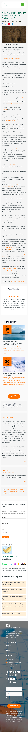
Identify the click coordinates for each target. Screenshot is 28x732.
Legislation (17, 382)
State (3, 530)
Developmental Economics (12, 379)
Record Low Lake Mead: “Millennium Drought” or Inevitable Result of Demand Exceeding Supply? (13, 606)
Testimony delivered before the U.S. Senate (13, 374)
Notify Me (5, 537)
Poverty (7, 384)
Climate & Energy (7, 346)
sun (6, 118)
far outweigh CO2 (10, 120)
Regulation (11, 384)
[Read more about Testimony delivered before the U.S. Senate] (14, 364)
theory (5, 109)
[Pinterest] (9, 24)
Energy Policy (13, 348)
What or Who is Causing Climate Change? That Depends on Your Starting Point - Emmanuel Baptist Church (13, 491)
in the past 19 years (11, 249)
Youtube (8, 650)
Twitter (8, 647)
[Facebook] (2, 24)
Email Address (5, 523)
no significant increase (10, 247)
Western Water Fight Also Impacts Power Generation (12, 590)
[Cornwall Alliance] (7, 4)
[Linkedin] (12, 24)
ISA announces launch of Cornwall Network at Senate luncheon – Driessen (12, 343)
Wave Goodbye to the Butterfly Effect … (12, 613)
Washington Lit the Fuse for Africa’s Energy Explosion (12, 598)
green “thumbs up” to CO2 (9, 268)
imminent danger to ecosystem (14, 103)
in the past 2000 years (15, 149)
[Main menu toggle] (22, 4)
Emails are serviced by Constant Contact (14, 721)
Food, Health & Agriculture (14, 350)
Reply (25, 461)
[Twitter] (5, 24)
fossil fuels (22, 270)
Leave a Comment (7, 377)
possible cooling (14, 255)
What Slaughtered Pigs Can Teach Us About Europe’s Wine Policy (13, 583)
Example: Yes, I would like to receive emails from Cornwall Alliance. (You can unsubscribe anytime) (14, 699)
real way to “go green (9, 270)
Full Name (4, 517)
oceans (11, 118)
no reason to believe (13, 164)
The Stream (21, 281)
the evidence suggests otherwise (11, 58)
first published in (14, 281)
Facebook (9, 645)
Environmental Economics (9, 382)
